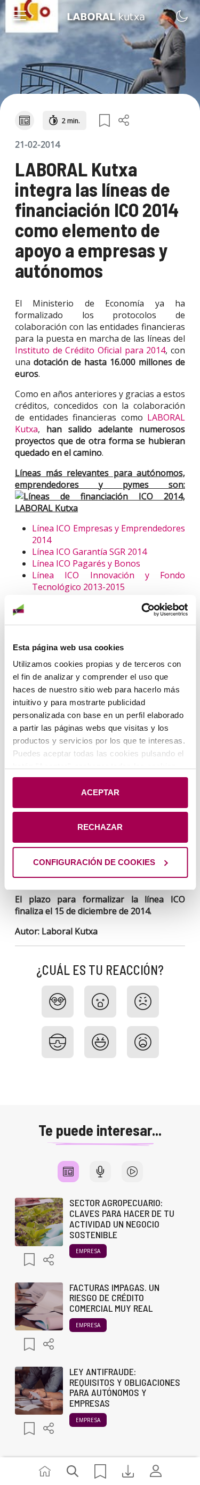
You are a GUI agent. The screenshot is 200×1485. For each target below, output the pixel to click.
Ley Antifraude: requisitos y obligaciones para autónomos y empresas (124, 1387)
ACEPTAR (100, 792)
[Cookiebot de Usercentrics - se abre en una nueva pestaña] (142, 610)
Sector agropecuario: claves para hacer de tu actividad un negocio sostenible (121, 1218)
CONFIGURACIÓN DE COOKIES (94, 862)
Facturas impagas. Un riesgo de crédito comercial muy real (114, 1297)
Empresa (88, 1251)
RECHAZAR (100, 827)
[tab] (68, 1171)
